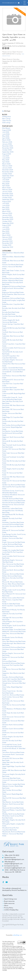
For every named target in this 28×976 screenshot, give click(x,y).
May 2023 (5, 207)
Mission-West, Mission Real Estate (13, 584)
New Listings (6, 118)
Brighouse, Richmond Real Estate (13, 292)
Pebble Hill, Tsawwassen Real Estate (14, 631)
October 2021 (6, 245)
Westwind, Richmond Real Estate (13, 808)
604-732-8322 (24, 3)
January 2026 (7, 144)
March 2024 (6, 187)
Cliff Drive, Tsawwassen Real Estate (13, 370)
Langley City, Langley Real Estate (13, 550)
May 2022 (5, 231)
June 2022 (5, 229)
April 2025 (5, 162)
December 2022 (7, 217)
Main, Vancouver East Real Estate (13, 564)
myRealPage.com (17, 935)
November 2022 (7, 219)
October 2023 (7, 197)
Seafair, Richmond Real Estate (12, 681)
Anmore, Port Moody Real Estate (12, 264)
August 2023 (6, 201)
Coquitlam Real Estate (9, 387)
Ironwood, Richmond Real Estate (12, 524)
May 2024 (5, 183)
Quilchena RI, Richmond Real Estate (13, 647)
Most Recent (6, 128)
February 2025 (7, 166)
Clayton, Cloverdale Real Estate (12, 368)
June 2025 (5, 158)
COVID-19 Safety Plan (11, 910)
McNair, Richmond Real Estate (12, 576)
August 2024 (6, 178)
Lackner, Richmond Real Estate (12, 544)
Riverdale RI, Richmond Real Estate (13, 663)
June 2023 (5, 205)
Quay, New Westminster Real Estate (14, 641)
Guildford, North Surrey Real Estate (13, 500)
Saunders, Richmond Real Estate (12, 677)
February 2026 (7, 142)
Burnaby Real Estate (8, 314)
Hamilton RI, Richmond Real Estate (13, 502)
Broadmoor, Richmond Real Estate (13, 298)
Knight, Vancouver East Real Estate (13, 542)
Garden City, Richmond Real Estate (13, 485)
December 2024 (7, 170)
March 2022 (6, 235)
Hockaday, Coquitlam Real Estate (13, 522)
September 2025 (7, 152)
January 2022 (7, 239)
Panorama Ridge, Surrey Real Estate (14, 629)
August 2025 (6, 154)
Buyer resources (9, 901)
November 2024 (7, 172)
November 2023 (7, 195)
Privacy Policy (8, 908)
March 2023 (6, 211)
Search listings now (10, 899)
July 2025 (5, 156)
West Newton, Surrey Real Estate (13, 802)
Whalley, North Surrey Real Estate (16, 46)
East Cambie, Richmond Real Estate (13, 425)
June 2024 (5, 181)
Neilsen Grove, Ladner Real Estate (13, 598)
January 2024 (7, 191)
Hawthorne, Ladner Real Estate (12, 508)
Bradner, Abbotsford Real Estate (12, 280)
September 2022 (7, 223)
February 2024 (7, 189)
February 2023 (7, 213)
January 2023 (7, 215)
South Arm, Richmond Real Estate (13, 695)
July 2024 (5, 179)
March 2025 (6, 164)
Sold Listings (6, 122)
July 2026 (5, 132)
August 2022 (6, 225)
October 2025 (7, 150)
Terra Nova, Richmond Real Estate (13, 752)
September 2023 (7, 199)
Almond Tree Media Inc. (19, 890)
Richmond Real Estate (9, 661)
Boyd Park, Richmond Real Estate (12, 278)
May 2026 (5, 136)
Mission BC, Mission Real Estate (12, 582)
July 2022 (5, 227)
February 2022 (7, 237)
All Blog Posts (6, 116)
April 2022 (5, 233)
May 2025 (5, 160)
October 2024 (7, 174)
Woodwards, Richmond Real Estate (13, 832)
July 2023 (5, 203)
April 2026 (5, 138)
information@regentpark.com (9, 2)
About (6, 905)
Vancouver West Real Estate (11, 778)
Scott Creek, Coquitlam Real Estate (13, 679)
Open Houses (6, 120)
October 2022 (7, 221)
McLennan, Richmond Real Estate (13, 574)
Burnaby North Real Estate (10, 312)
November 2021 (7, 243)
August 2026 (6, 130)
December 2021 (7, 241)
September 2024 (7, 176)
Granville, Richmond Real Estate (12, 498)
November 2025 (7, 148)
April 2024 (5, 185)
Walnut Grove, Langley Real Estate (13, 784)
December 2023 (7, 193)
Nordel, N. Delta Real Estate (11, 604)
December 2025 (7, 146)
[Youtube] (7, 882)
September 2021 (7, 247)
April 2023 (5, 209)
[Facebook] (4, 882)
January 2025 (7, 168)
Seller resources (9, 903)
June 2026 (5, 134)
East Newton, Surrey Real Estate (12, 431)
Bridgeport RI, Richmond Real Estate (13, 286)
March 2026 (6, 140)
